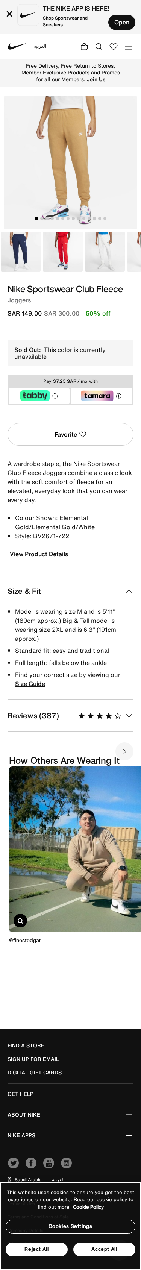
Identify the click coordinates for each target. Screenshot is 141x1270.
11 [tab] (89, 218)
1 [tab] (36, 218)
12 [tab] (94, 218)
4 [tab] (52, 218)
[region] (70, 1226)
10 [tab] (83, 218)
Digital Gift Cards (35, 1072)
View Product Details (39, 553)
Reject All (36, 1249)
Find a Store (26, 1045)
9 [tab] (78, 218)
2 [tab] (41, 218)
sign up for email (33, 1059)
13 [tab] (99, 218)
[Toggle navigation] (128, 46)
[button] (24, 1179)
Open (121, 22)
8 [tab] (73, 218)
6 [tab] (62, 218)
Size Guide (30, 683)
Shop (99, 72)
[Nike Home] (17, 46)
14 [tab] (104, 218)
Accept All (104, 1249)
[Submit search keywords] (98, 46)
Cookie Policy (88, 1207)
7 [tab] (68, 218)
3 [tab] (47, 218)
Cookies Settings (70, 1226)
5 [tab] (57, 218)
